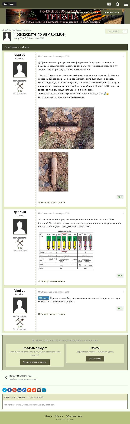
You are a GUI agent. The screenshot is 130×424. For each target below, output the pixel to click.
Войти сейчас (95, 358)
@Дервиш (44, 298)
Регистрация (111, 12)
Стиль (58, 416)
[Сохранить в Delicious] (24, 390)
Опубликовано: (53, 56)
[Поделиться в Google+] (14, 390)
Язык (48, 416)
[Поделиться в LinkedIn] (44, 390)
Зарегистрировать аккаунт (35, 362)
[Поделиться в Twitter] (4, 390)
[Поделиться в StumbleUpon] (34, 390)
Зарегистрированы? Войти (81, 12)
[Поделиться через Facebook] (9, 390)
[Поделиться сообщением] (123, 56)
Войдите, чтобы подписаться (17, 30)
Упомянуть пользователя (52, 202)
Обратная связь (74, 416)
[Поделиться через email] (39, 390)
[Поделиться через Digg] (19, 390)
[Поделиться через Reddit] (29, 390)
